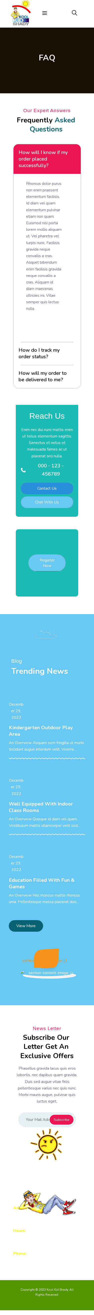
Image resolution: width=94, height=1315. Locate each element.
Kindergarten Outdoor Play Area (41, 731)
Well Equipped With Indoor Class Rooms (41, 807)
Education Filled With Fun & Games (41, 883)
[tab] (47, 159)
